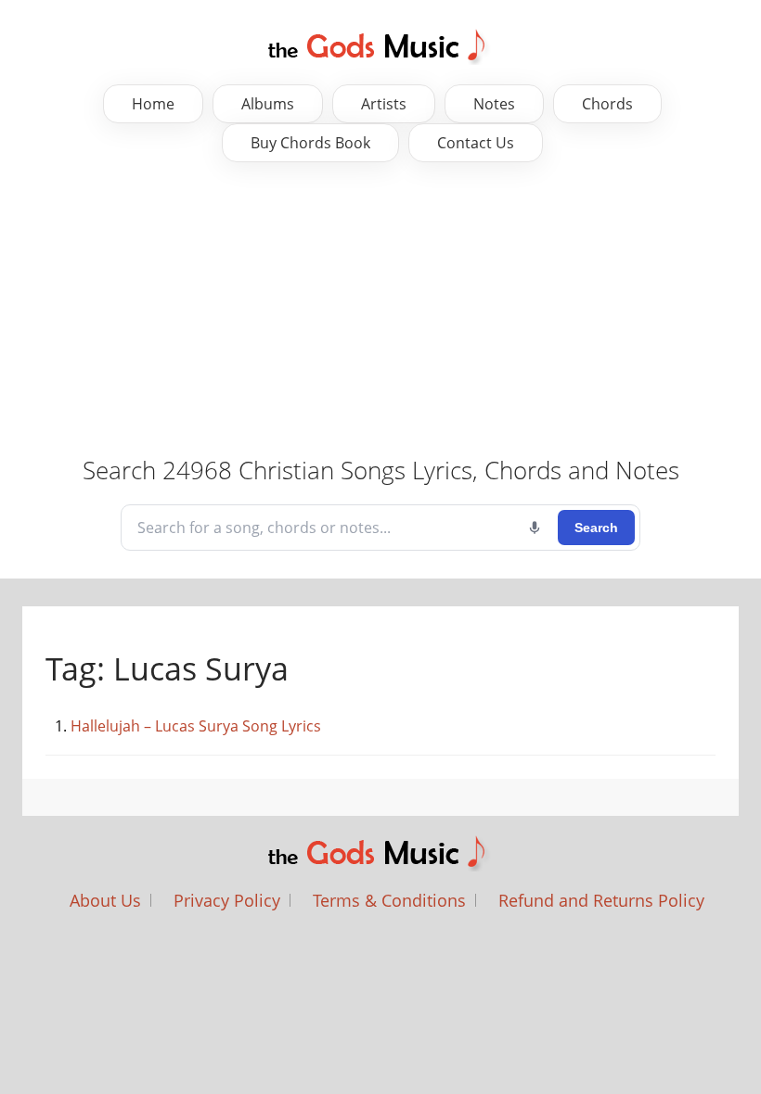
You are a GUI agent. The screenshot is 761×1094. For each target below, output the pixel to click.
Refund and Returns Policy (601, 900)
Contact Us (475, 143)
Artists (383, 104)
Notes (494, 104)
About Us (105, 900)
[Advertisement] (380, 310)
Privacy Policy (227, 900)
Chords (607, 104)
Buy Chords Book (310, 143)
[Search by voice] (534, 527)
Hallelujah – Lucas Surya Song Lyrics (196, 726)
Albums (267, 104)
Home (153, 104)
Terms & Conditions (389, 900)
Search (596, 527)
